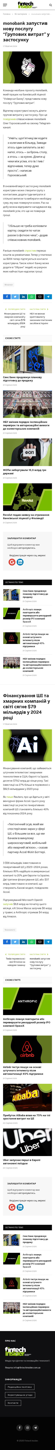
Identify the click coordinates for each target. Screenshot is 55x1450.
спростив (30, 250)
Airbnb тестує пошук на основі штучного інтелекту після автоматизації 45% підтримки (35, 640)
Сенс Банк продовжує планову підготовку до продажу (35, 594)
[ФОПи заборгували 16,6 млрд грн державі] (27, 452)
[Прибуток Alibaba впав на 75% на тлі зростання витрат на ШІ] (27, 1097)
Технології (10, 930)
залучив (8, 904)
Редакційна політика (20, 1387)
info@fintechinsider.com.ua (27, 1367)
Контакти (13, 1403)
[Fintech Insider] (27, 5)
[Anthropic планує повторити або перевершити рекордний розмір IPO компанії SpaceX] (11, 613)
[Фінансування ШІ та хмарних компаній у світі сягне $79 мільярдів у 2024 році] (27, 745)
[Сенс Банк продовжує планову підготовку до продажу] (27, 359)
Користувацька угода (20, 1395)
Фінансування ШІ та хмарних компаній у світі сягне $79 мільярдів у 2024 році (14, 320)
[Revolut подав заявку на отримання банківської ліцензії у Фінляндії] (27, 497)
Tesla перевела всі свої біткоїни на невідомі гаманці (15, 961)
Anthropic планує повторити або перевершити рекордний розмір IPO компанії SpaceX (37, 615)
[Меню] (5, 5)
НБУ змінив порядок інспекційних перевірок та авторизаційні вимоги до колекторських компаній (26, 425)
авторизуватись (26, 548)
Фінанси (9, 285)
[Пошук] (50, 5)
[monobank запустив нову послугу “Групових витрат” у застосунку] (27, 67)
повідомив (9, 119)
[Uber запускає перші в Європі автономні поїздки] (27, 1142)
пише (9, 797)
